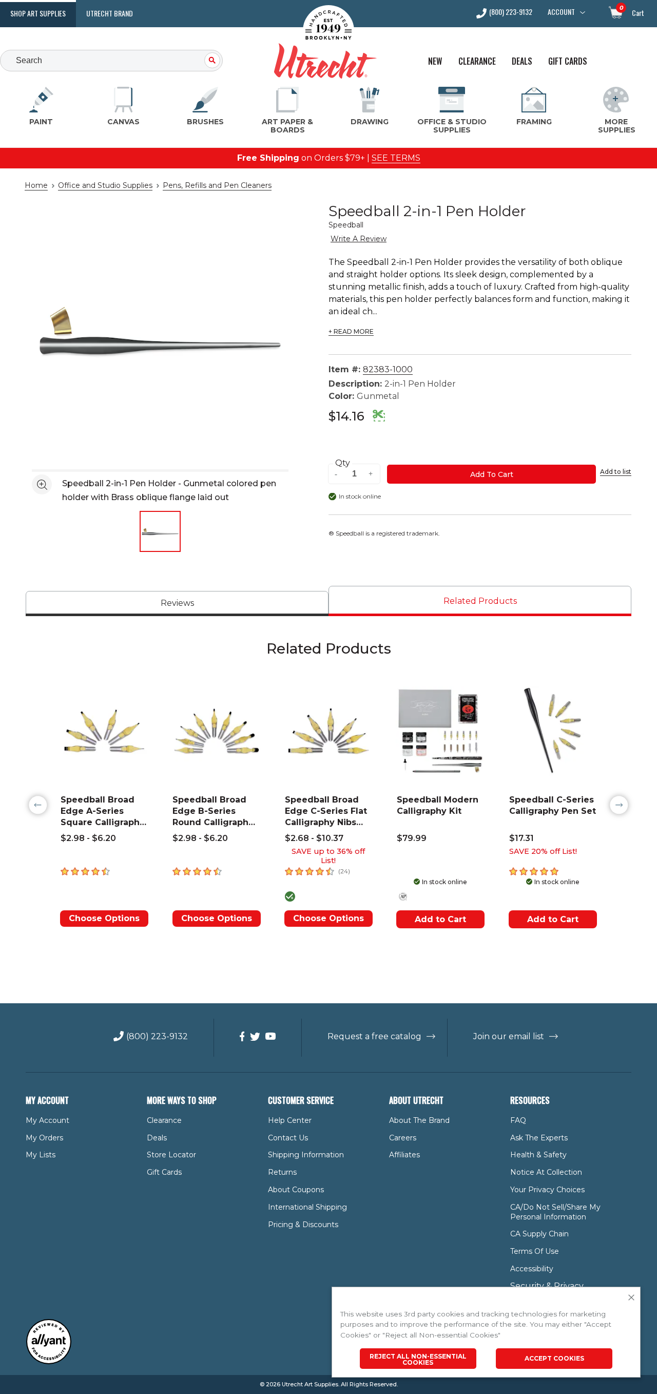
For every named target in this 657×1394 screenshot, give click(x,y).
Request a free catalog (374, 1036)
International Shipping (307, 1207)
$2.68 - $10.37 (314, 838)
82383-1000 (388, 369)
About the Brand (419, 1120)
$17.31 (521, 838)
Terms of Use (534, 1251)
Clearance (477, 61)
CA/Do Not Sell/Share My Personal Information (555, 1211)
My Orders (44, 1137)
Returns (282, 1172)
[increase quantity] (371, 474)
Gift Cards (567, 61)
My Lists (40, 1154)
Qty (342, 463)
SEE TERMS (396, 158)
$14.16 (346, 416)
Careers (402, 1137)
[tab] (177, 603)
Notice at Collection (546, 1172)
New (435, 61)
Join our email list (508, 1036)
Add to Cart (440, 919)
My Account (47, 1120)
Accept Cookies (554, 1358)
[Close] (631, 1298)
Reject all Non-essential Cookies (418, 1359)
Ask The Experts (539, 1137)
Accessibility (531, 1268)
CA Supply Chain (539, 1233)
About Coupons (296, 1189)
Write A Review (359, 238)
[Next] (619, 805)
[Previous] (38, 805)
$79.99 (412, 838)
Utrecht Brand (109, 13)
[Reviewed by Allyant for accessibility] (49, 1362)
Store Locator (171, 1154)
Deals (522, 61)
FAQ (518, 1120)
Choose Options (104, 918)
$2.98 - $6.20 (88, 838)
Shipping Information (306, 1154)
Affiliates (404, 1154)
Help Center (290, 1120)
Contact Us (288, 1137)
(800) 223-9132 (510, 12)
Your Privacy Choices (547, 1189)
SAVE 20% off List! (543, 851)
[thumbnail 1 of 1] (160, 531)
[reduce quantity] (337, 474)
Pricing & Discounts (303, 1224)
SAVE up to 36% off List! (328, 856)
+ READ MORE (351, 331)
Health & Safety (538, 1154)
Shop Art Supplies (38, 13)
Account (561, 11)
